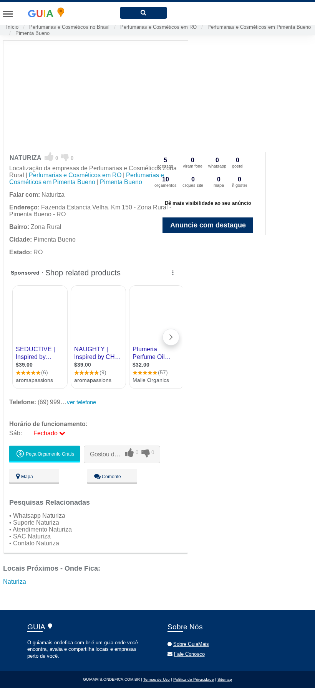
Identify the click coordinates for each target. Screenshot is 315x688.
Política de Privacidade (193, 679)
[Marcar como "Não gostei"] (65, 157)
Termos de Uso (156, 679)
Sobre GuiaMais (191, 644)
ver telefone (81, 402)
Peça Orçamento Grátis (49, 454)
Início (12, 27)
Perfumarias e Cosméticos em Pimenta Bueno (259, 27)
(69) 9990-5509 (44, 402)
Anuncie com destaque (208, 225)
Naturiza (14, 581)
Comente (111, 476)
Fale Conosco (189, 654)
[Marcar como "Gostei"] (49, 157)
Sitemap (224, 679)
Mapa (26, 476)
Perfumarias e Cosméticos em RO (158, 27)
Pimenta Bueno (32, 33)
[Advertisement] (95, 94)
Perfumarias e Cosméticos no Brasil (69, 27)
